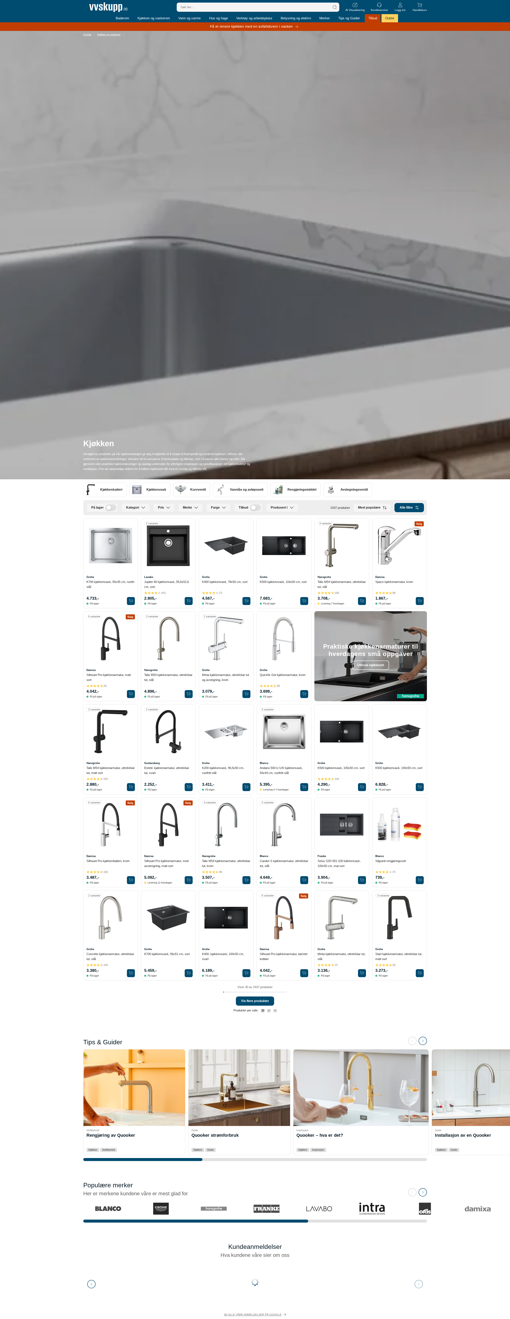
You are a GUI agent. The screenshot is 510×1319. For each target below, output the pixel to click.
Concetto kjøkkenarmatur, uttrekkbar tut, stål (110, 956)
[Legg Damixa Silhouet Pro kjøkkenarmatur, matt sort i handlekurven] (131, 694)
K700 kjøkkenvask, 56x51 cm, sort (167, 954)
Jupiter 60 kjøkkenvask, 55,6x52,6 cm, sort (166, 584)
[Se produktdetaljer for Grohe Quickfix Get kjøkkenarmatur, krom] (284, 638)
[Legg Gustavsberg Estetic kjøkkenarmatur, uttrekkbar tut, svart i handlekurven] (189, 787)
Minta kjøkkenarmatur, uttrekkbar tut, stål (341, 956)
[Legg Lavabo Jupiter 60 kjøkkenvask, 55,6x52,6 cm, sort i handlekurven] (189, 601)
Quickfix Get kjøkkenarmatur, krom (283, 675)
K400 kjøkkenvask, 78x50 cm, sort (224, 581)
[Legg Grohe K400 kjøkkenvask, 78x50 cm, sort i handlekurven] (246, 601)
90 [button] (275, 1010)
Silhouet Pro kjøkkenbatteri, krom (108, 861)
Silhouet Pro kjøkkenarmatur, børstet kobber (283, 956)
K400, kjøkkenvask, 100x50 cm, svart (223, 956)
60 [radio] (269, 1010)
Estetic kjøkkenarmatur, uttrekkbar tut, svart (166, 770)
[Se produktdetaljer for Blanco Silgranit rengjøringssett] (399, 824)
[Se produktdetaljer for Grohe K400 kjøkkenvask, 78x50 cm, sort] (226, 545)
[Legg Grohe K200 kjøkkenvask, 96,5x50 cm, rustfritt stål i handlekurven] (246, 787)
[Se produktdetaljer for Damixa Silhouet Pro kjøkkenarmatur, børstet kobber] (284, 917)
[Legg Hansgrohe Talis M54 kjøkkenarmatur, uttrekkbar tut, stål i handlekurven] (362, 601)
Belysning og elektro (296, 18)
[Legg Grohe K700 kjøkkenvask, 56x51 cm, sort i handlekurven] (189, 973)
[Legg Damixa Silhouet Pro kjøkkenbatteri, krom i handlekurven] (131, 880)
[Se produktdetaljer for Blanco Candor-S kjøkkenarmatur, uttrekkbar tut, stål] (284, 824)
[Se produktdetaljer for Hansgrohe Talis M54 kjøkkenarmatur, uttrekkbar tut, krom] (226, 824)
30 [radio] (262, 1010)
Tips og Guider (349, 18)
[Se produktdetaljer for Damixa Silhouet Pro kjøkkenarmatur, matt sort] (110, 638)
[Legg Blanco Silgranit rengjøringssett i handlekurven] (420, 880)
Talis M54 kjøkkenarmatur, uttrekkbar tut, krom (226, 863)
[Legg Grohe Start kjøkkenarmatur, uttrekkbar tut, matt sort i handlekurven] (420, 973)
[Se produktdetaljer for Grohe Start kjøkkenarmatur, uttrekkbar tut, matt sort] (399, 917)
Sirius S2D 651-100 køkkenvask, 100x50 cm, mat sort (339, 863)
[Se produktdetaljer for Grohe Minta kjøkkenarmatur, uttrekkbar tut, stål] (342, 917)
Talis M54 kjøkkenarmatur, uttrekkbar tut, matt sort (110, 770)
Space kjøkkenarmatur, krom (394, 581)
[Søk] (334, 7)
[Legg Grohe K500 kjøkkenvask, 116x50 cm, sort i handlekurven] (304, 601)
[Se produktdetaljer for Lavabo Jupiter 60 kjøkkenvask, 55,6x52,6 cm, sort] (168, 545)
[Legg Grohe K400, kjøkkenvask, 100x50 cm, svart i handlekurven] (246, 973)
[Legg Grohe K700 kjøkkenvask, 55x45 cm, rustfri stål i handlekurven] (131, 601)
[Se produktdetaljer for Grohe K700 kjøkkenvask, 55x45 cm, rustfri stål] (110, 545)
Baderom (122, 18)
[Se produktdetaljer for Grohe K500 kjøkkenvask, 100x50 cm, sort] (342, 731)
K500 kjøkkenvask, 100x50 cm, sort (341, 768)
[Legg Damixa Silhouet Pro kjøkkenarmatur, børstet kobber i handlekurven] (304, 973)
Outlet (389, 18)
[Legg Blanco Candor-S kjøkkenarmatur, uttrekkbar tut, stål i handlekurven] (304, 880)
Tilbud (372, 18)
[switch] (111, 507)
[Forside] (108, 7)
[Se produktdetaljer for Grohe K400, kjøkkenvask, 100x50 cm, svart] (226, 917)
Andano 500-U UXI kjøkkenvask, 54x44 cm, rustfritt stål (281, 770)
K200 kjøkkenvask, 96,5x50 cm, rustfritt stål (223, 770)
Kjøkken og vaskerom (153, 18)
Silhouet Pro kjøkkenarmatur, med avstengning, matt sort (166, 863)
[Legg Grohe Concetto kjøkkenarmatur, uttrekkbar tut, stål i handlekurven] (131, 973)
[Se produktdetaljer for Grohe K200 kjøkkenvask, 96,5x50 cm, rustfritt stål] (226, 731)
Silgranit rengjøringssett (390, 861)
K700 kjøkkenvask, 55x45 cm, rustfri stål (110, 584)
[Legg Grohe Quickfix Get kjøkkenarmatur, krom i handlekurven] (304, 694)
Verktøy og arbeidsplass (254, 18)
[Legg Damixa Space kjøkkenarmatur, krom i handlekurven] (420, 601)
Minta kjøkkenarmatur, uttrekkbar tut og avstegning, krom (225, 677)
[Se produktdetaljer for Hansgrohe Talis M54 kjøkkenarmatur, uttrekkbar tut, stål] (342, 545)
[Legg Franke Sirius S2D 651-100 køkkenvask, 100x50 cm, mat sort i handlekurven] (362, 880)
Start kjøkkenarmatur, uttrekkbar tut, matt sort (398, 956)
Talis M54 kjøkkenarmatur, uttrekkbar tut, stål (342, 584)
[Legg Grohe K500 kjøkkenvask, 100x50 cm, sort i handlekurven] (362, 787)
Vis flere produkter (255, 1001)
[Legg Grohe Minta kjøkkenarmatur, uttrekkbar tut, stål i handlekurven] (362, 973)
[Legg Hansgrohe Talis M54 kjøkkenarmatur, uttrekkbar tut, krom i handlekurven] (246, 880)
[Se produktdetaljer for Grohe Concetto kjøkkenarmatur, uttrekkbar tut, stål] (110, 917)
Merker (324, 18)
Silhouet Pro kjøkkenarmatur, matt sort (108, 677)
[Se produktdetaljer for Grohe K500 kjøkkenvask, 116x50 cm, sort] (284, 545)
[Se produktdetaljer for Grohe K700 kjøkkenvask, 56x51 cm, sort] (168, 917)
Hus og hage (218, 18)
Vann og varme (189, 18)
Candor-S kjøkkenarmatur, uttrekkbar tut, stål (284, 863)
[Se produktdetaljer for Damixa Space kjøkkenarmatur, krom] (399, 545)
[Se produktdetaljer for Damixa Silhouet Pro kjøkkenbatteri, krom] (110, 824)
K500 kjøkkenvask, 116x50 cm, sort (283, 581)
